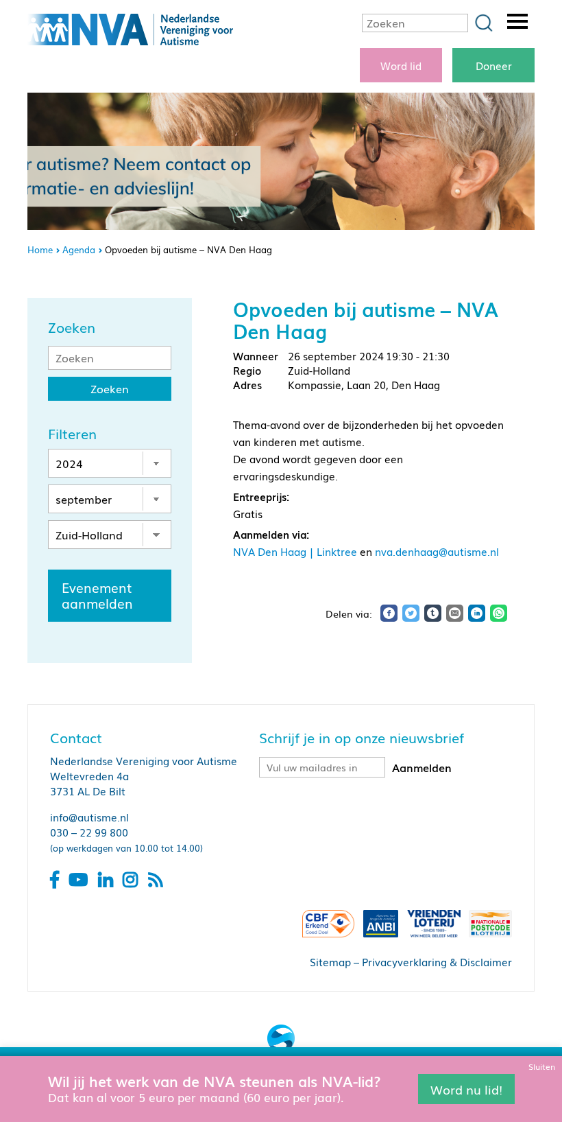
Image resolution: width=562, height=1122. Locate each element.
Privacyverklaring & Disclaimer (437, 961)
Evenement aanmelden (97, 595)
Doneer (494, 65)
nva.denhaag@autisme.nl (437, 551)
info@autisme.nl (89, 816)
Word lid (401, 65)
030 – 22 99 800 (89, 831)
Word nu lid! (466, 1088)
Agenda (78, 249)
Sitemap (330, 961)
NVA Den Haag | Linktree (295, 551)
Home (40, 249)
